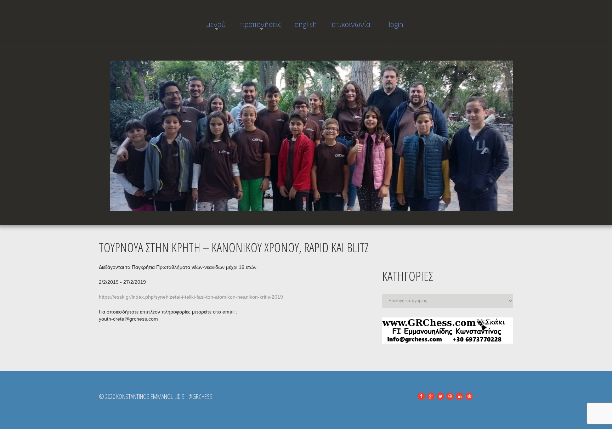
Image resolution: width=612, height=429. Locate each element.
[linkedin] (459, 396)
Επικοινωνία (351, 24)
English (306, 24)
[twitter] (440, 396)
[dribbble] (450, 396)
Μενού (210, 26)
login (396, 24)
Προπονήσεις (261, 26)
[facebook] (421, 396)
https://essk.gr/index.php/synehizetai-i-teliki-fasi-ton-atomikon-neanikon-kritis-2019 (191, 297)
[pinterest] (469, 396)
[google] (431, 396)
